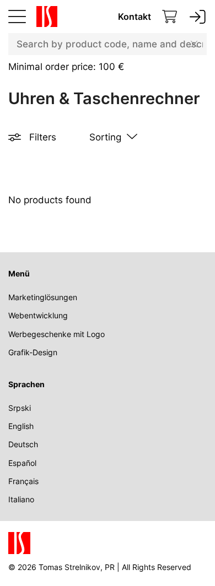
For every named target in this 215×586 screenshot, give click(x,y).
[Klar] (194, 44)
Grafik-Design (32, 352)
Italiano (21, 499)
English (21, 426)
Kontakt (134, 16)
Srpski (19, 408)
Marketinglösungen (42, 297)
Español (22, 463)
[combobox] (107, 44)
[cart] (170, 17)
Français (23, 481)
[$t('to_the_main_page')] (44, 16)
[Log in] (198, 17)
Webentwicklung (38, 315)
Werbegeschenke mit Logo (56, 334)
